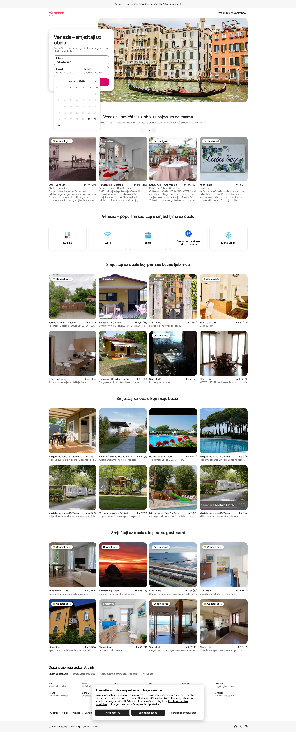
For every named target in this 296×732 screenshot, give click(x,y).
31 (59, 125)
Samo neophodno (148, 712)
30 (95, 119)
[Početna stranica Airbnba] (56, 13)
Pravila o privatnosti (80, 726)
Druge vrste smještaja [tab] (84, 674)
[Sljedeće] (153, 130)
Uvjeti (96, 726)
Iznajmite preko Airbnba (232, 13)
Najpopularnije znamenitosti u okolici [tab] (119, 674)
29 (89, 119)
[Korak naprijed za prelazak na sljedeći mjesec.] (95, 81)
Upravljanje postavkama (183, 712)
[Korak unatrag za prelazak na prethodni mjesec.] (59, 81)
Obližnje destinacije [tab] (58, 674)
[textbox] (67, 72)
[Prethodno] (142, 130)
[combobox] (81, 61)
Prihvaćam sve (112, 712)
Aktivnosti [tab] (148, 674)
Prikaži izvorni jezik (172, 4)
